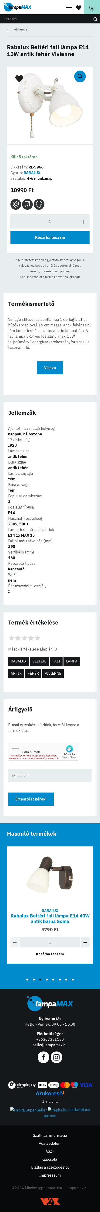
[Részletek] (50, 875)
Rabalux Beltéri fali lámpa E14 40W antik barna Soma (50, 918)
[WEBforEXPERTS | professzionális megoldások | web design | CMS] (50, 1201)
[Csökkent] (14, 942)
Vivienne (53, 673)
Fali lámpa (20, 29)
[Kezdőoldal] (17, 7)
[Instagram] (56, 1057)
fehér (33, 673)
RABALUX (32, 172)
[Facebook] (43, 1057)
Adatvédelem (50, 1143)
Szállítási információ (50, 1135)
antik (16, 673)
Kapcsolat (50, 1159)
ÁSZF (50, 1151)
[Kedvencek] (78, 7)
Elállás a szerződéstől (50, 1167)
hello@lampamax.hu (50, 1045)
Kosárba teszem (50, 237)
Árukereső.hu (50, 1102)
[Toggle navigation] (69, 8)
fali (56, 661)
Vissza (50, 367)
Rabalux (18, 661)
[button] (27, 979)
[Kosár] (92, 7)
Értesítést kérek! (31, 799)
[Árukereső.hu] (50, 1095)
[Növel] (85, 942)
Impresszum (50, 1175)
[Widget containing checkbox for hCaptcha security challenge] (43, 752)
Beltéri (39, 661)
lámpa (71, 661)
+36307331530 (50, 1039)
